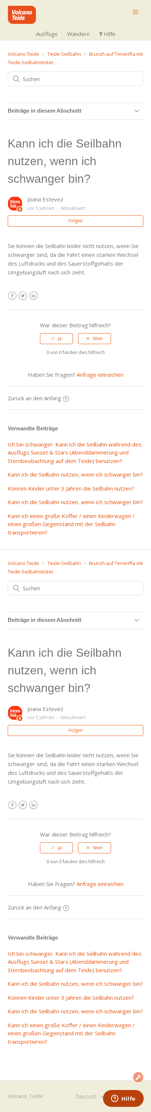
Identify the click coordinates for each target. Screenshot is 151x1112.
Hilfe (108, 33)
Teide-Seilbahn (64, 54)
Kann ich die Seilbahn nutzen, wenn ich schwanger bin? (75, 474)
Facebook (12, 295)
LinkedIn (33, 295)
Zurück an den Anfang (34, 398)
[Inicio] (22, 21)
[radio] (56, 338)
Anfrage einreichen (100, 374)
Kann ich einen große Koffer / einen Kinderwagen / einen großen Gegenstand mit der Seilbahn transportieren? (71, 524)
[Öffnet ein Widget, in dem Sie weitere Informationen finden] (123, 1099)
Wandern (78, 33)
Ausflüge (47, 33)
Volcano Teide (23, 54)
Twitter (22, 295)
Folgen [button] (75, 221)
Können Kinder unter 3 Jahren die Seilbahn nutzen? (71, 488)
